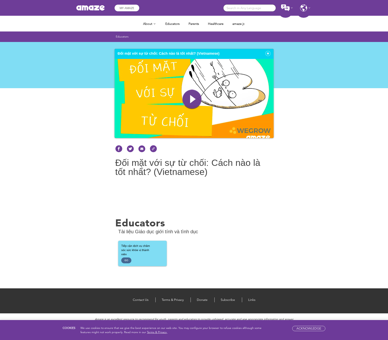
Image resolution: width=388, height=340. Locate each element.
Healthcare (216, 24)
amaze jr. (238, 24)
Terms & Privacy (173, 300)
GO (126, 260)
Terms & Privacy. (157, 332)
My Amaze (127, 8)
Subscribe (228, 300)
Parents (194, 24)
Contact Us (141, 300)
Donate (202, 300)
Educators (172, 24)
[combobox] (249, 8)
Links (251, 300)
